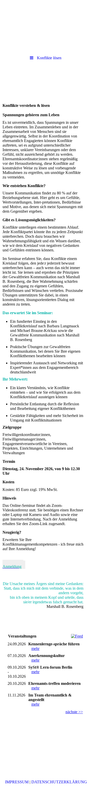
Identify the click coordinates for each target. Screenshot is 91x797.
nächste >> (74, 712)
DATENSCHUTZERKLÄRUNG (59, 782)
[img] (45, 14)
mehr (35, 648)
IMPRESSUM (17, 782)
